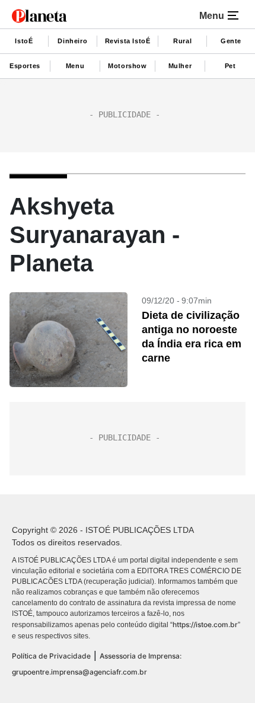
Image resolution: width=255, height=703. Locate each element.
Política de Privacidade (51, 655)
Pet (230, 65)
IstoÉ (24, 40)
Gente (231, 40)
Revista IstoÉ (128, 40)
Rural (182, 40)
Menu (75, 65)
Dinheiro (72, 40)
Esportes (24, 65)
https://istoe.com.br (205, 624)
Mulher (180, 65)
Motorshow (127, 65)
